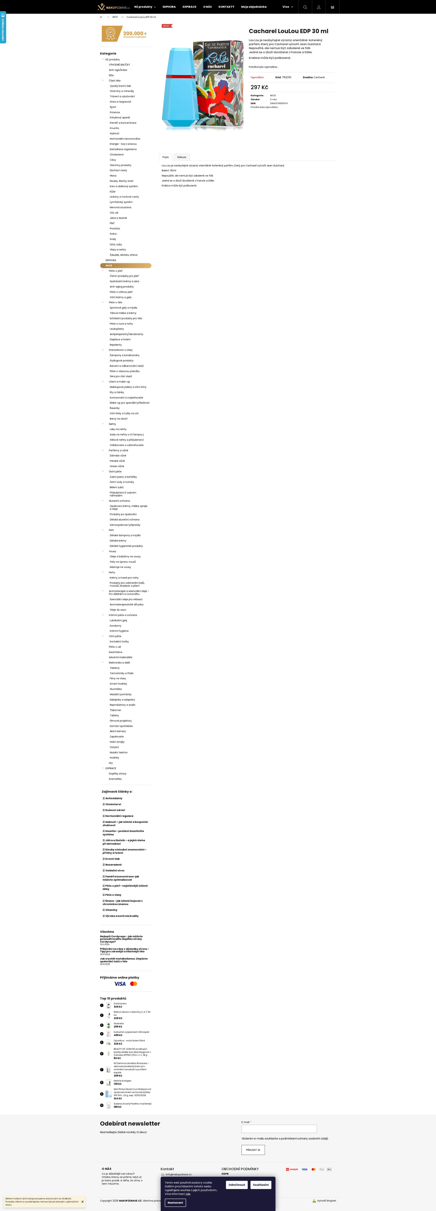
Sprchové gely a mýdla (123, 307)
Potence (115, 112)
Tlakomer (115, 710)
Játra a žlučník (118, 218)
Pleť (112, 223)
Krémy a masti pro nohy (124, 577)
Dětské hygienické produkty (126, 546)
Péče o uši (115, 647)
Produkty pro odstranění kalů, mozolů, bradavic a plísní (127, 584)
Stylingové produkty (121, 360)
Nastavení (175, 1203)
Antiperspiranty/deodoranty (126, 334)
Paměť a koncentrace (123, 123)
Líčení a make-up (119, 381)
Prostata (115, 228)
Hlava (113, 175)
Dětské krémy (118, 540)
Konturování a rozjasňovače (126, 397)
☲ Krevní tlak (111, 859)
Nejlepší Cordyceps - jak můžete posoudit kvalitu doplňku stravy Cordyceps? (121, 939)
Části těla (114, 80)
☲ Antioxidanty (112, 798)
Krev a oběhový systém (124, 186)
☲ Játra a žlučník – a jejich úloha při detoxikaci (124, 842)
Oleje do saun (118, 610)
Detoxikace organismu (123, 149)
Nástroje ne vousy (120, 567)
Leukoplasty (117, 329)
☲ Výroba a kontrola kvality (121, 916)
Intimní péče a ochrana (123, 615)
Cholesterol (117, 154)
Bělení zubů (117, 487)
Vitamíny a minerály (122, 91)
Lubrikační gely (118, 620)
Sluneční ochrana (119, 501)
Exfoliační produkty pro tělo (126, 318)
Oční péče (115, 636)
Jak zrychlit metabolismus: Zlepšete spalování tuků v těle (124, 960)
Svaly (113, 239)
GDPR (225, 1174)
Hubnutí (114, 133)
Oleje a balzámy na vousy (125, 556)
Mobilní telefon (119, 752)
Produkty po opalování (123, 514)
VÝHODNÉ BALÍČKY (119, 64)
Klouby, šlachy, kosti (121, 181)
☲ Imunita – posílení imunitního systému (123, 832)
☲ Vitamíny (110, 910)
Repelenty (116, 344)
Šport (113, 107)
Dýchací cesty (118, 170)
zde (188, 1194)
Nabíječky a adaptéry (122, 699)
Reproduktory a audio (122, 705)
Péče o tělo (115, 302)
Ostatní (114, 747)
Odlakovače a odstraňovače (127, 445)
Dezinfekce (115, 652)
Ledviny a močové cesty (124, 196)
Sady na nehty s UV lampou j (127, 434)
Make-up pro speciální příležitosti (129, 402)
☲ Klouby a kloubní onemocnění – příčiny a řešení (125, 851)
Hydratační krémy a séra (124, 281)
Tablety (114, 715)
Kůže (112, 191)
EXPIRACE (111, 768)
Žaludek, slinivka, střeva (123, 255)
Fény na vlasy (118, 678)
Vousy (112, 551)
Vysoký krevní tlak (120, 86)
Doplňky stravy (117, 773)
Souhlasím (261, 1185)
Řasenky (115, 408)
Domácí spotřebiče (121, 726)
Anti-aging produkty (122, 286)
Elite (111, 75)
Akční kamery (118, 731)
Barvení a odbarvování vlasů (127, 366)
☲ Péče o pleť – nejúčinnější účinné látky (125, 887)
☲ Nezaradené (112, 864)
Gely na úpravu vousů (123, 561)
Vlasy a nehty (118, 249)
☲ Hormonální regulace (118, 816)
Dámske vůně (118, 455)
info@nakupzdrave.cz (179, 1174)
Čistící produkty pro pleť (124, 276)
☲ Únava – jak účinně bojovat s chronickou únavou (123, 902)
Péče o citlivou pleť (121, 292)
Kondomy (115, 625)
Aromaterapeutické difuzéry (127, 604)
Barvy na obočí (118, 418)
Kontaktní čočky (119, 641)
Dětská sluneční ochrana (124, 519)
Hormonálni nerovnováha (125, 138)
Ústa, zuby (116, 244)
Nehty (112, 424)
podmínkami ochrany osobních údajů (304, 1138)
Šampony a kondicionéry (124, 355)
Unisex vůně (117, 466)
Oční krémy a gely (121, 297)
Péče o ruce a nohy (121, 323)
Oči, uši (114, 212)
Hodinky (114, 757)
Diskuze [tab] (181, 157)
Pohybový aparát (120, 117)
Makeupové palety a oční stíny (128, 387)
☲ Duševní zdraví (114, 810)
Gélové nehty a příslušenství (127, 440)
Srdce (113, 234)
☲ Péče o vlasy (112, 895)
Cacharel (319, 77)
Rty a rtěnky (117, 392)
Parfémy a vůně (118, 450)
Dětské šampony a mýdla (125, 535)
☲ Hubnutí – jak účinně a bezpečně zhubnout (125, 823)
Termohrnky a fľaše (121, 673)
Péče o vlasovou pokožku (125, 371)
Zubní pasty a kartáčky (123, 477)
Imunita (114, 128)
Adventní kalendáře (120, 657)
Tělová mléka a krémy (123, 313)
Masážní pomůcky (121, 694)
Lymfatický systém (121, 202)
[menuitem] (145, 7)
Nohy (112, 572)
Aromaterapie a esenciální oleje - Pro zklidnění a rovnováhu (129, 592)
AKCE (109, 265)
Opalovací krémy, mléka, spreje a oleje (128, 507)
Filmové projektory (121, 720)
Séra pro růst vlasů (121, 376)
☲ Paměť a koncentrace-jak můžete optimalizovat (121, 878)
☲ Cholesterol (112, 804)
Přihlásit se (253, 1150)
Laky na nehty (118, 429)
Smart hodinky (118, 683)
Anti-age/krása (118, 70)
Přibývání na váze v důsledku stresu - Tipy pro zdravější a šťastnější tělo (124, 950)
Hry (111, 763)
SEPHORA (111, 260)
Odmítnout (237, 1185)
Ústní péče (115, 471)
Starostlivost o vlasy (121, 350)
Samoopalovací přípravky (125, 525)
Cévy (113, 160)
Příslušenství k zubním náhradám (123, 494)
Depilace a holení (120, 339)
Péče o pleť (115, 271)
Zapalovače (117, 736)
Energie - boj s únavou (123, 144)
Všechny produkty (120, 165)
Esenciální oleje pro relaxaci (126, 599)
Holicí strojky (117, 742)
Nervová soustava (120, 207)
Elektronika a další (119, 662)
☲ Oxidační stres (113, 870)
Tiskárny (115, 668)
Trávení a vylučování (122, 96)
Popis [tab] (166, 157)
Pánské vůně (117, 461)
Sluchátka (116, 689)
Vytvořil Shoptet (326, 1200)
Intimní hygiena (119, 631)
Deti (111, 530)
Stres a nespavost (120, 101)
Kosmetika (115, 779)
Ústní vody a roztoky (122, 482)
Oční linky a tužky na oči (124, 413)
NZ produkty (113, 59)
